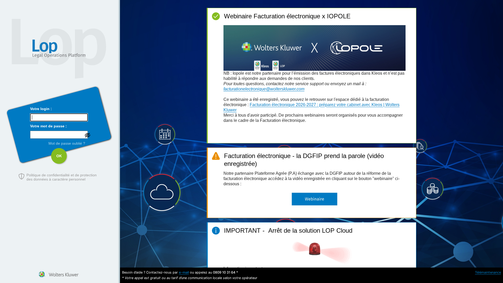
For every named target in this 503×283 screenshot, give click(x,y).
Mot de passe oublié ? (66, 143)
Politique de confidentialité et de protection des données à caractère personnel (61, 177)
